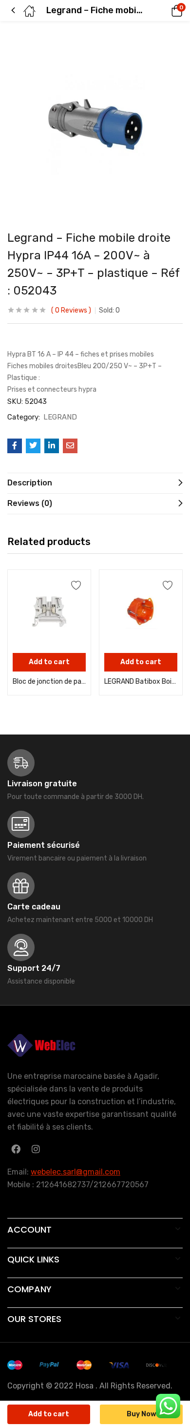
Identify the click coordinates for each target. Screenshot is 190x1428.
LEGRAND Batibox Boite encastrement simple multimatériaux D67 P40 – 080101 (140, 681)
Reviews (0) (29, 503)
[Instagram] (35, 1148)
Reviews (71, 310)
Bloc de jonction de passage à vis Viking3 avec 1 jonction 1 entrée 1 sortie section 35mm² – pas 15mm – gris (49, 681)
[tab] (95, 483)
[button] (163, 10)
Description (29, 482)
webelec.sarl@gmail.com (75, 1171)
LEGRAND (60, 417)
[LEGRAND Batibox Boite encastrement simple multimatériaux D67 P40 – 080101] (140, 611)
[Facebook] (15, 1148)
